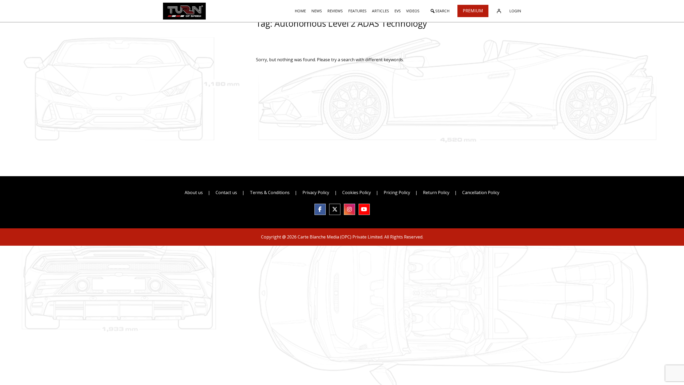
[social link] (320, 209)
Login (515, 10)
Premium (473, 11)
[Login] (498, 11)
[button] (439, 11)
